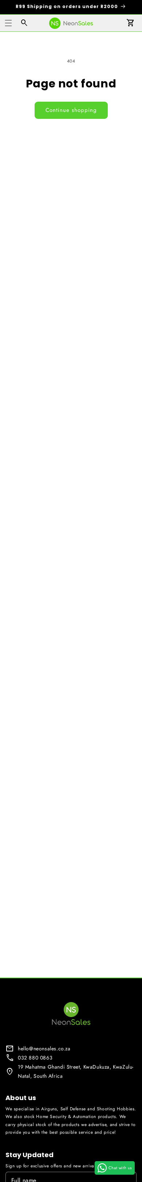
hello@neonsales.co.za (44, 1048)
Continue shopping (71, 110)
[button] (8, 23)
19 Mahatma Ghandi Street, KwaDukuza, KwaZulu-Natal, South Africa (76, 1071)
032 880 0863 (35, 1057)
